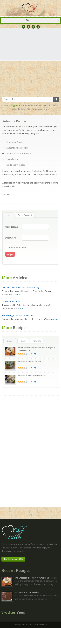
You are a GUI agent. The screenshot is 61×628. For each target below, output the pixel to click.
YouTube (38, 27)
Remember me (17, 247)
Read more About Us (13, 559)
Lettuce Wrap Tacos (11, 301)
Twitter (33, 27)
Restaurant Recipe (40, 109)
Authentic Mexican (42, 105)
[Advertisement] (30, 64)
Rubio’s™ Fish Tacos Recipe (32, 375)
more (17, 294)
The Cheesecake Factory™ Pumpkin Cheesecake (36, 578)
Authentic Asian (26, 105)
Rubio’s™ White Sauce (29, 361)
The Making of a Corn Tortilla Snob (18, 315)
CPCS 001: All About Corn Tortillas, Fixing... (21, 287)
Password (10, 237)
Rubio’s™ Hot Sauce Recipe (27, 592)
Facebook (28, 27)
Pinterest (23, 27)
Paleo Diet (26, 109)
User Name (11, 226)
